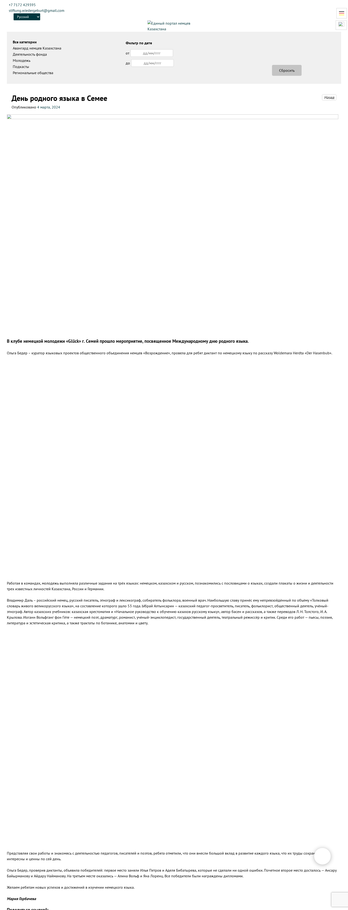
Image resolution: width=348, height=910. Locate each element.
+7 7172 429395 (22, 4)
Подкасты (21, 66)
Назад (329, 97)
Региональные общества (33, 73)
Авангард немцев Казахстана (37, 48)
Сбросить (286, 70)
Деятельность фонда (30, 54)
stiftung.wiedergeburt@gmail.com (36, 10)
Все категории (25, 42)
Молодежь (21, 60)
